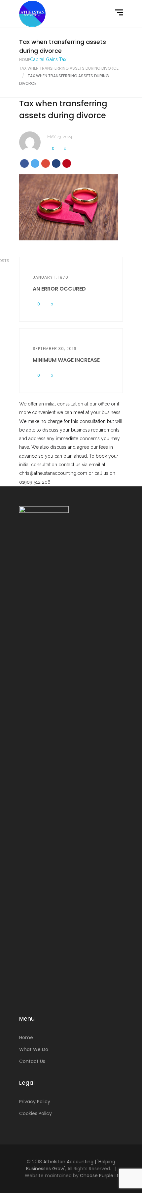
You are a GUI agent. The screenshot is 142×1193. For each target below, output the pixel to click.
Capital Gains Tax (48, 59)
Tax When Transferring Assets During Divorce (69, 68)
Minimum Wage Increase (66, 360)
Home (24, 59)
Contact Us (32, 1061)
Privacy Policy (34, 1101)
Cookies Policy (35, 1113)
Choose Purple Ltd (101, 1175)
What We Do (33, 1049)
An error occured (59, 289)
